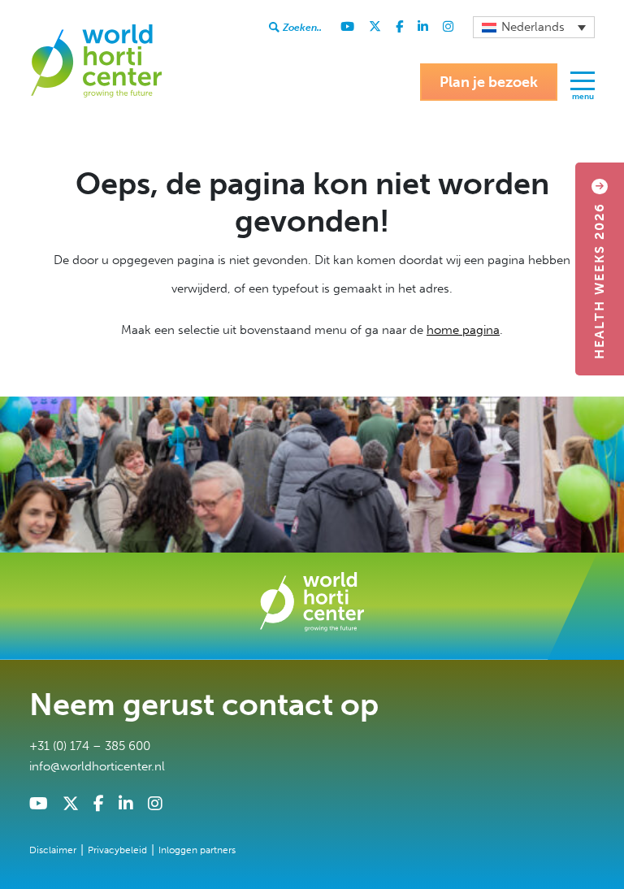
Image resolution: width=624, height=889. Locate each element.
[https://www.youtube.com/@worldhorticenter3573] (347, 27)
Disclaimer (52, 850)
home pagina (463, 330)
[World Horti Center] (95, 60)
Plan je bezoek (489, 82)
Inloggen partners (197, 850)
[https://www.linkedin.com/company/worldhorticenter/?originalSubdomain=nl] (423, 27)
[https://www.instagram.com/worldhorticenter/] (448, 27)
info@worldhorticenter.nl (97, 766)
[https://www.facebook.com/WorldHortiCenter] (399, 27)
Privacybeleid (117, 850)
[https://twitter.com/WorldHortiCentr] (375, 27)
